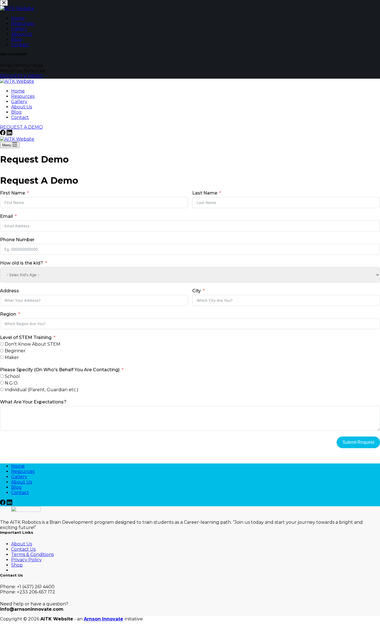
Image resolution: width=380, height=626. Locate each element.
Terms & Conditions (32, 554)
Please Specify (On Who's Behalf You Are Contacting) (60, 369)
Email (6, 216)
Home (18, 91)
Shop (17, 565)
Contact (20, 117)
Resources (22, 96)
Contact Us (23, 549)
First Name (12, 193)
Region (8, 314)
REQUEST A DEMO (21, 127)
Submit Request (358, 442)
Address (9, 290)
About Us (21, 106)
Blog (16, 112)
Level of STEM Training (25, 337)
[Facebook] (3, 133)
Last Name (204, 193)
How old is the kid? (21, 263)
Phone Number (17, 239)
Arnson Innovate (103, 619)
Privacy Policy (26, 559)
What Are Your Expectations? (33, 402)
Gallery (19, 101)
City (196, 290)
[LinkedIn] (9, 133)
